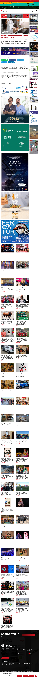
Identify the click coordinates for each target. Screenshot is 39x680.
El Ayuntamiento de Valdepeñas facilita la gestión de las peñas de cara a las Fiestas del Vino (7, 559)
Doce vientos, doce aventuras (7, 37)
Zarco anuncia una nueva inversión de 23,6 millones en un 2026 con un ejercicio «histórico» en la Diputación (7, 340)
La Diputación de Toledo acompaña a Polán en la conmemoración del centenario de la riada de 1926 (6, 442)
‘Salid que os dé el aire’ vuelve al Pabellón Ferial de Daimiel (22, 356)
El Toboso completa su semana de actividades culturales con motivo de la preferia (7, 289)
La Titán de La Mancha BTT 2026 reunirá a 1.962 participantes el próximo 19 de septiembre (22, 610)
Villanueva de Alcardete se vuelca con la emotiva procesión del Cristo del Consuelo (7, 542)
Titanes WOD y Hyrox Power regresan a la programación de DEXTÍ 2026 (7, 592)
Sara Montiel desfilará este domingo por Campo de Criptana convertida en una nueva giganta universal (22, 593)
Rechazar (25, 676)
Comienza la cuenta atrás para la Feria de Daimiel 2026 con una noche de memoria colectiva (22, 542)
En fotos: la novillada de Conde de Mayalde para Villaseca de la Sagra (6, 322)
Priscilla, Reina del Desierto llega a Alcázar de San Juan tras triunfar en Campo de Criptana (7, 272)
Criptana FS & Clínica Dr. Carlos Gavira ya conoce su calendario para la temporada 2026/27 (7, 576)
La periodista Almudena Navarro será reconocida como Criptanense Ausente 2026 (22, 289)
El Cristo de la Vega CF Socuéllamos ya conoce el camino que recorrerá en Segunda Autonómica (21, 323)
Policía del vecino (20, 508)
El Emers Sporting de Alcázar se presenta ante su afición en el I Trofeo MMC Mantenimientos (7, 255)
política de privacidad (12, 670)
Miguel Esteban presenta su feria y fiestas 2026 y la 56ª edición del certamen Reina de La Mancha (22, 272)
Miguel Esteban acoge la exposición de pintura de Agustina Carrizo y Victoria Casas (7, 510)
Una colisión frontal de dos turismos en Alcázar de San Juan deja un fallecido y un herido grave (7, 425)
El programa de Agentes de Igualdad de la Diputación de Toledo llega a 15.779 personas (7, 408)
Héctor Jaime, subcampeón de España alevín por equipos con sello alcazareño (22, 255)
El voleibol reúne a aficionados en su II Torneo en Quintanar (7, 476)
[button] (32, 11)
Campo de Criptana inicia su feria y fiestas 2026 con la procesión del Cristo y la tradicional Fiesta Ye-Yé (22, 460)
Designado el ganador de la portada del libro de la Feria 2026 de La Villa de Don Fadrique (7, 375)
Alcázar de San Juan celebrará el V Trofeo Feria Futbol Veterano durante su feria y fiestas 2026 (7, 460)
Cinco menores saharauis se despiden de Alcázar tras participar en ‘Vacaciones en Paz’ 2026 (22, 408)
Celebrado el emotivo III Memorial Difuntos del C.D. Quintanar (22, 493)
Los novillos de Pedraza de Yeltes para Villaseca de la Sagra (22, 526)
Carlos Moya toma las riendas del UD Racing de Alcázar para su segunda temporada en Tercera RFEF (22, 306)
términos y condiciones (20, 670)
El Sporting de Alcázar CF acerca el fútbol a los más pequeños (21, 441)
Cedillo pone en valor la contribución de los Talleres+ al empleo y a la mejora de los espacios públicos (22, 576)
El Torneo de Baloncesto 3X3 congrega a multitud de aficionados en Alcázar (7, 526)
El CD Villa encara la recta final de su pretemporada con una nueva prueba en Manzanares (21, 340)
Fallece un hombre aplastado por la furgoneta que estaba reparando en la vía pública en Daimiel (7, 610)
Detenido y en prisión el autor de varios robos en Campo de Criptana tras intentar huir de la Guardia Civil (7, 357)
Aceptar (19, 676)
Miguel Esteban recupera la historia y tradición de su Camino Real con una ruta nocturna (7, 392)
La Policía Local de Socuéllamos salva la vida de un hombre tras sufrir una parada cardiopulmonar (22, 392)
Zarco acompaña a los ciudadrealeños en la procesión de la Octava (6, 493)
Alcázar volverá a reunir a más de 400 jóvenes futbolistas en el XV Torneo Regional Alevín (7, 306)
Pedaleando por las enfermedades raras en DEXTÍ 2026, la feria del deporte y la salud (21, 375)
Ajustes (32, 676)
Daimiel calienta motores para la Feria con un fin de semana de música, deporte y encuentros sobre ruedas (22, 477)
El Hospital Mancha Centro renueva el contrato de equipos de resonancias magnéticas (22, 425)
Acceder (34, 133)
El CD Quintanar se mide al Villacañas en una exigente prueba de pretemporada (7, 626)
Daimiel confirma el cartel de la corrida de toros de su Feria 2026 (22, 558)
